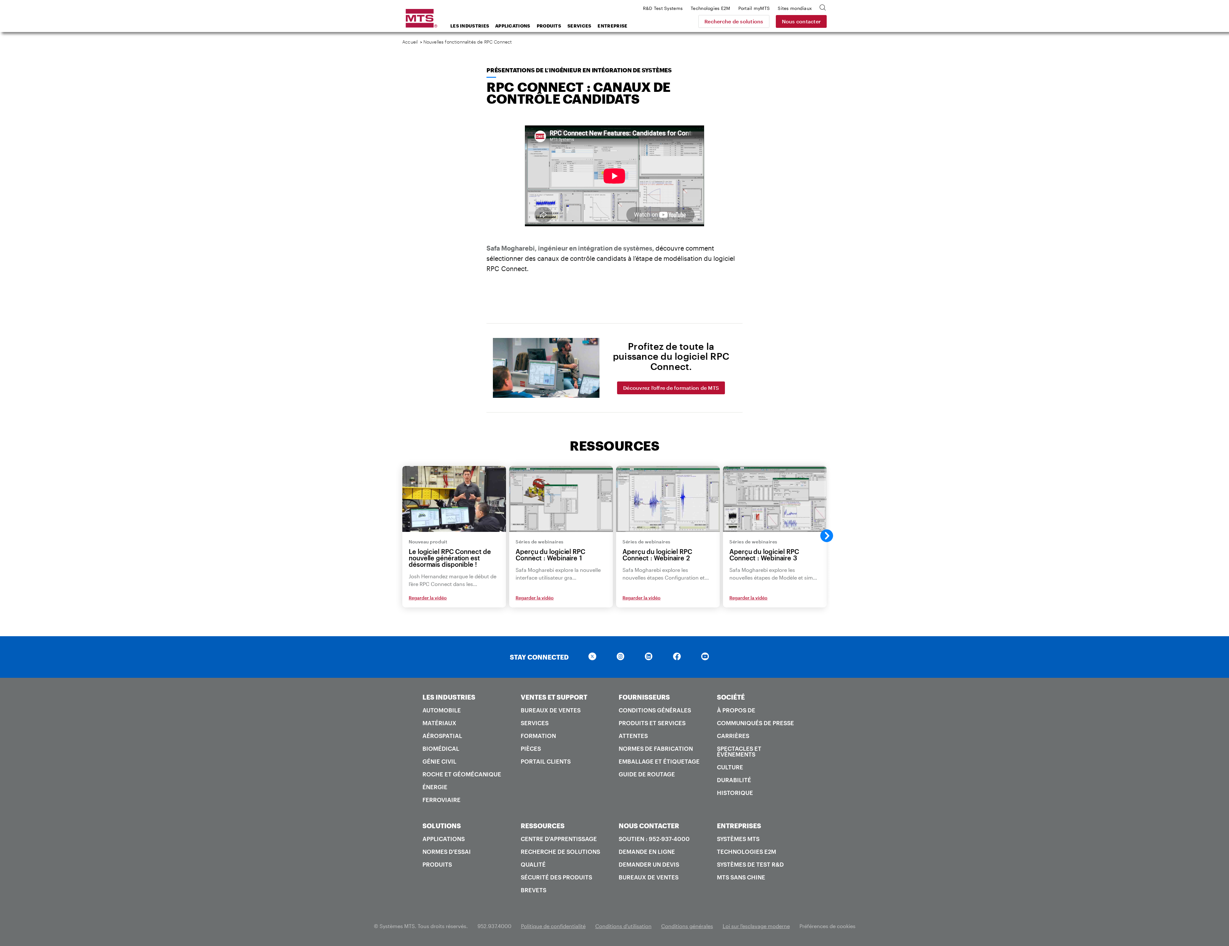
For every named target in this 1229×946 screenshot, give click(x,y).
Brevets (533, 890)
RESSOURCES (543, 826)
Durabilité (734, 779)
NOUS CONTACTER (649, 826)
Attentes (633, 735)
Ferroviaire (441, 799)
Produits (549, 25)
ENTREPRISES (739, 826)
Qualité (533, 864)
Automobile (441, 710)
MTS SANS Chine (741, 877)
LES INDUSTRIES (448, 697)
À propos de (736, 710)
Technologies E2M (746, 851)
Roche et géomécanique (461, 774)
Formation (538, 735)
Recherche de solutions (733, 21)
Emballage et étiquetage (659, 761)
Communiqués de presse (755, 722)
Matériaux (439, 722)
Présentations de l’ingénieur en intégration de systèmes (579, 70)
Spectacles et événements (739, 751)
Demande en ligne (647, 851)
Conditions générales (655, 710)
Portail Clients (546, 761)
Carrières (733, 735)
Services (579, 25)
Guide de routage (647, 774)
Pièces (531, 748)
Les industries (469, 25)
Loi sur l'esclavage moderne (756, 926)
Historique (735, 792)
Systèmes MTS (738, 838)
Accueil (410, 41)
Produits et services (652, 722)
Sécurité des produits (556, 877)
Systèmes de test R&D (750, 864)
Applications (512, 25)
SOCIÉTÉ (731, 697)
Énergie (434, 786)
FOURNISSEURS (644, 697)
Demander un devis (649, 864)
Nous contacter (801, 21)
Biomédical (440, 748)
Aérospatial (442, 735)
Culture (730, 767)
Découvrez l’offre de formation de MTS (671, 388)
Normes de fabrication (656, 748)
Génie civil (439, 761)
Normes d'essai (446, 851)
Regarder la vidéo (428, 597)
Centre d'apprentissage (559, 838)
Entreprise (612, 25)
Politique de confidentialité (553, 926)
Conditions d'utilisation (623, 926)
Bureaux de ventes (551, 710)
